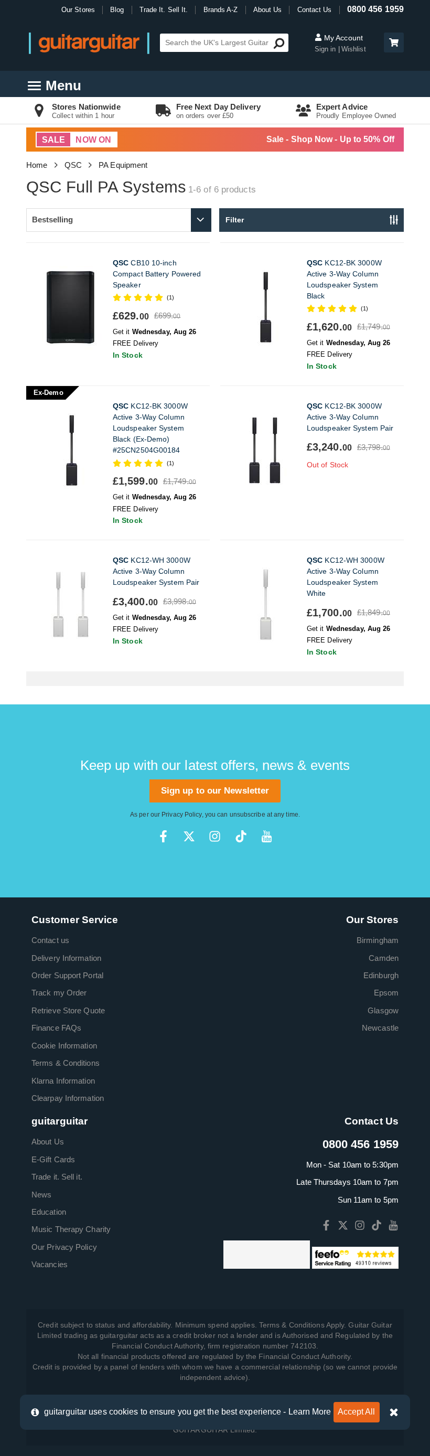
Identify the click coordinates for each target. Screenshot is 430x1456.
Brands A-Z (220, 10)
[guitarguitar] (89, 42)
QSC (73, 164)
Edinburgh (381, 975)
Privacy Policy (181, 814)
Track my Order (59, 992)
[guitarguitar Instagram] (214, 836)
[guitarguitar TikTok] (241, 836)
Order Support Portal (67, 975)
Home (36, 164)
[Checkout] (392, 43)
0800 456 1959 (375, 9)
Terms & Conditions (65, 1062)
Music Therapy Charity (71, 1229)
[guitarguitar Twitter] (189, 836)
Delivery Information (66, 958)
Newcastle (380, 1027)
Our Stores (78, 10)
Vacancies (49, 1264)
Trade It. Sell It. (163, 10)
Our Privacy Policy (64, 1247)
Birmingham (378, 940)
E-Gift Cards (53, 1159)
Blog (117, 10)
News (41, 1194)
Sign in (326, 49)
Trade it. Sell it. (56, 1176)
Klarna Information (63, 1080)
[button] (394, 42)
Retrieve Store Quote (68, 1010)
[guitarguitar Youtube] (266, 836)
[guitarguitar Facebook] (163, 836)
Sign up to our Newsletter (215, 791)
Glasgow (383, 1010)
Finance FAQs (56, 1027)
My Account (342, 38)
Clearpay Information (67, 1098)
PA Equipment (123, 164)
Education (48, 1211)
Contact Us (314, 10)
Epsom (386, 992)
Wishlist (353, 49)
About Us (267, 10)
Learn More (309, 1411)
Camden (384, 958)
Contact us (50, 940)
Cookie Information (64, 1045)
